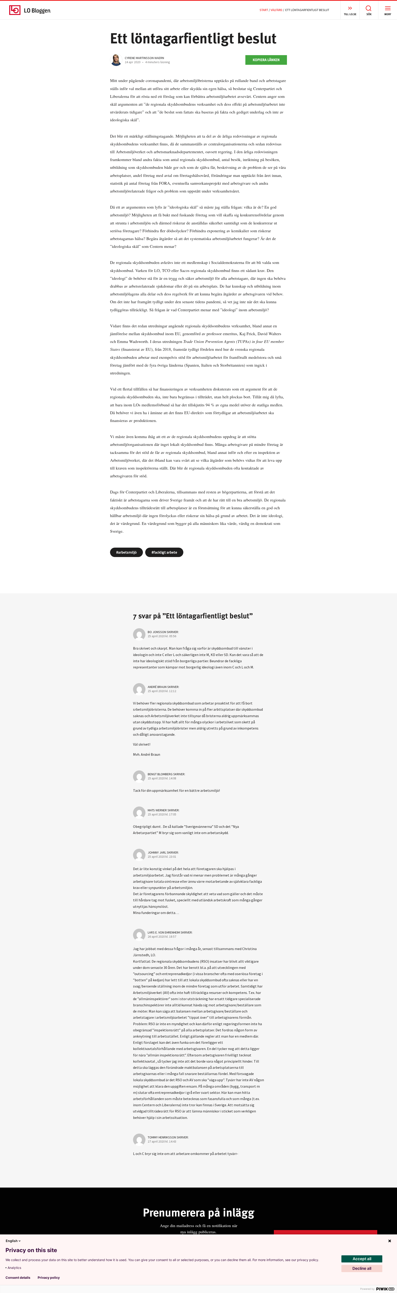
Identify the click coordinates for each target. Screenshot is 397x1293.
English (12, 1241)
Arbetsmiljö (127, 552)
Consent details (18, 1277)
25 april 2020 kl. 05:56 (162, 636)
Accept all (362, 1258)
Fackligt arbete (165, 552)
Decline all (361, 1268)
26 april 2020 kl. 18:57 (162, 936)
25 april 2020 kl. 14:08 (162, 778)
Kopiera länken (266, 60)
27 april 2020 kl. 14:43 (162, 1141)
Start (264, 10)
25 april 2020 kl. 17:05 (162, 814)
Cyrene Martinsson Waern (144, 58)
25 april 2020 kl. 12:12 (162, 691)
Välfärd (276, 10)
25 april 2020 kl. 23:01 (162, 856)
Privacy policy (49, 1277)
